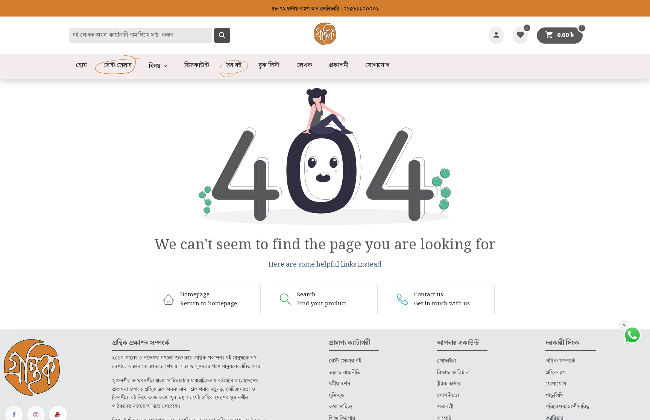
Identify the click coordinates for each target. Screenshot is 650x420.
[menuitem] (81, 66)
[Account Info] (496, 35)
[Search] (222, 35)
